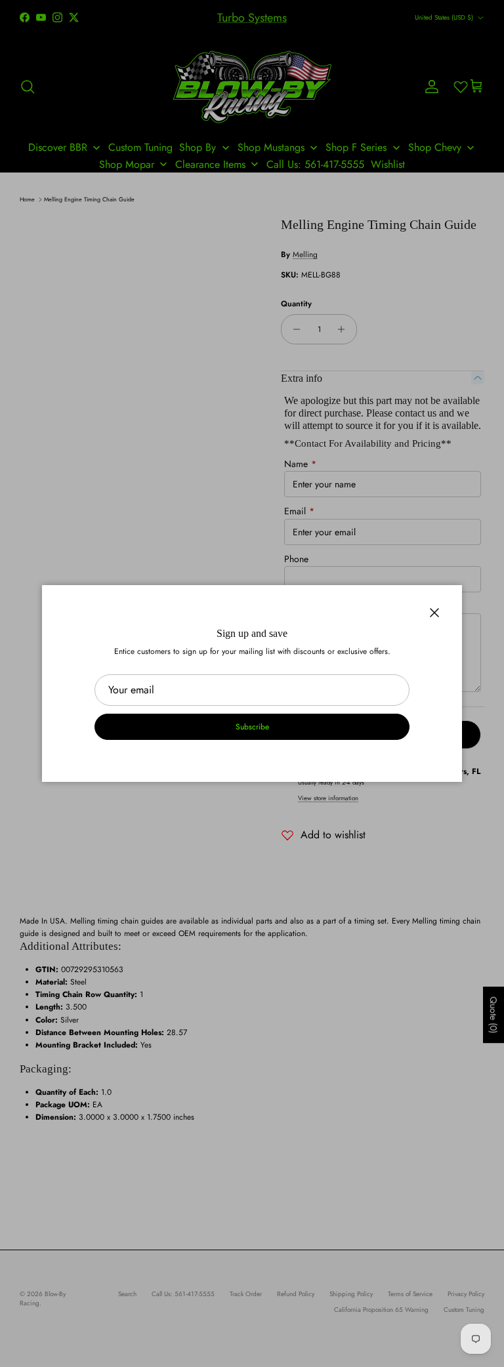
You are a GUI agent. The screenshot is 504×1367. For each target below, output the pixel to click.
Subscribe (252, 727)
